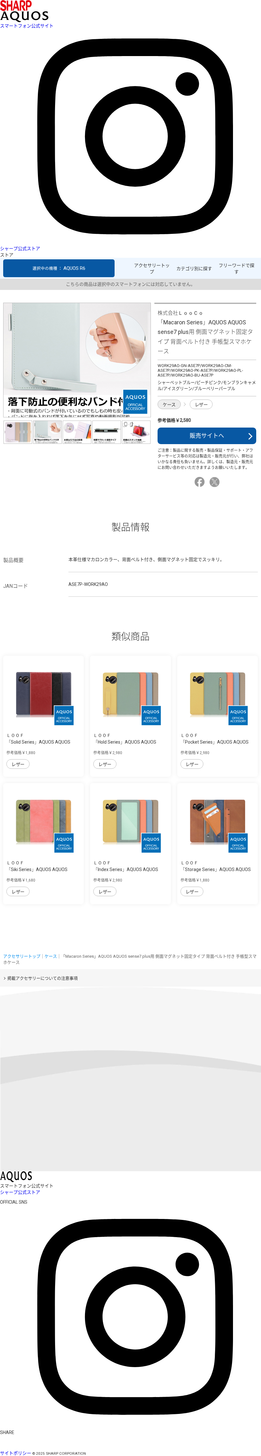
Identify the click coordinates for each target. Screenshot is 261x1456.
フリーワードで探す (236, 268)
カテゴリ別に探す (194, 268)
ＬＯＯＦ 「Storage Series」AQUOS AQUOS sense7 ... (215, 869)
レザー (201, 404)
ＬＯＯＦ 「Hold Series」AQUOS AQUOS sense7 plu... (124, 742)
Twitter (215, 482)
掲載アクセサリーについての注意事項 (42, 978)
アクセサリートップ (152, 268)
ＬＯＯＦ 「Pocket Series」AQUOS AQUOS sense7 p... (214, 742)
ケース (169, 404)
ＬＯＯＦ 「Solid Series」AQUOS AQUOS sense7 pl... (38, 742)
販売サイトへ (207, 435)
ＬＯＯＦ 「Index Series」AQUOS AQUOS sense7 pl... (125, 869)
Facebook (200, 482)
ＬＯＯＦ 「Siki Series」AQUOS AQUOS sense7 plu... (36, 869)
